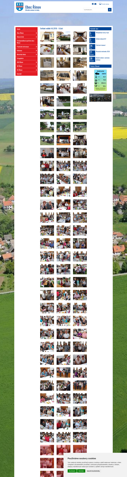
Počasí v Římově (94, 66)
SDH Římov (20, 62)
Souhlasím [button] (72, 471)
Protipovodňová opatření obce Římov (25, 42)
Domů (18, 29)
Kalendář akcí (94, 29)
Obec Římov (20, 33)
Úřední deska (105, 4)
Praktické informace (23, 47)
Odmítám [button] (81, 471)
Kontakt (19, 74)
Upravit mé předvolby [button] (93, 471)
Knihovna (19, 50)
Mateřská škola (21, 54)
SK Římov (19, 66)
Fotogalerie (20, 58)
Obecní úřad (20, 37)
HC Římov (19, 70)
